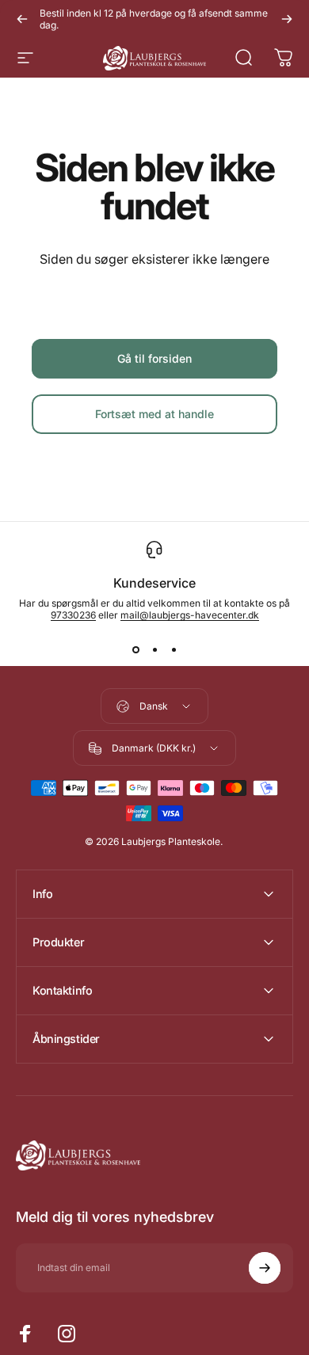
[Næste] (286, 19)
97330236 (73, 615)
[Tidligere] (22, 19)
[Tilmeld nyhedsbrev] (264, 1268)
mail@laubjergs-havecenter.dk (189, 615)
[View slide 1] (135, 649)
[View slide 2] (154, 649)
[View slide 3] (173, 649)
